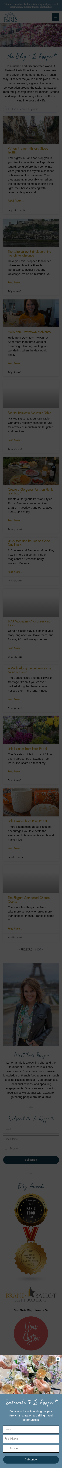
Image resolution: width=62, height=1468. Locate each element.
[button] (58, 1359)
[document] (31, 734)
